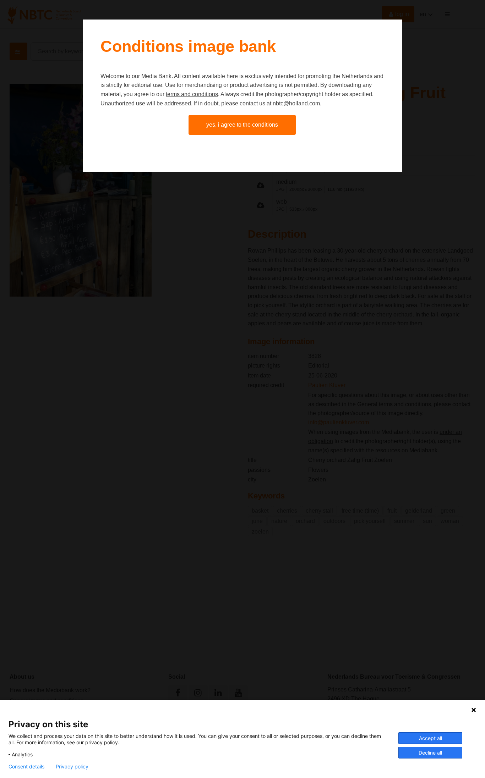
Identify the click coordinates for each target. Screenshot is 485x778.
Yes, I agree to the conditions (242, 125)
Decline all (430, 753)
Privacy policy (72, 766)
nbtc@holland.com (296, 103)
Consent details (26, 766)
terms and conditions (192, 94)
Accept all (430, 738)
